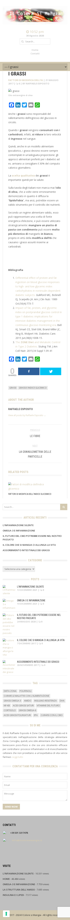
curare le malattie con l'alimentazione (26, 695)
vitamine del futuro (48, 705)
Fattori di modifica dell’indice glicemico (29, 494)
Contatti (35, 53)
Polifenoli (25, 691)
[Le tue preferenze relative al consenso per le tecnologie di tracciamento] (6, 913)
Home (35, 49)
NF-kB (7, 705)
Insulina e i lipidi (13, 895)
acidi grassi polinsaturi (17, 715)
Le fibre (35, 436)
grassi (12, 387)
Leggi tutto (17, 757)
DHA (62, 700)
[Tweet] (50, 371)
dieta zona (10, 691)
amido (27, 700)
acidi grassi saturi (23, 705)
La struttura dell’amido (19, 889)
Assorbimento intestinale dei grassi (26, 550)
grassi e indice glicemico (33, 387)
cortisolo (10, 710)
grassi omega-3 (12, 700)
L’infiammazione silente (18, 525)
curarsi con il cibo (52, 715)
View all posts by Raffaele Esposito (27, 415)
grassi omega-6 (27, 710)
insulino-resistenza (45, 700)
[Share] (28, 371)
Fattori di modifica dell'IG (25, 80)
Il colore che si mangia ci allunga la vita (29, 544)
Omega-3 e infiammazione (19, 530)
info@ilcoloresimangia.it (27, 840)
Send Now (11, 806)
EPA (36, 715)
